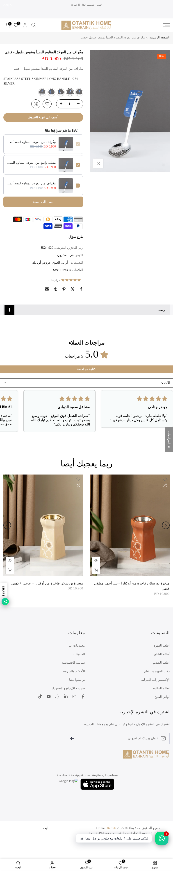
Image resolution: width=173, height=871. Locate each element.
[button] (71, 280)
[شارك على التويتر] (73, 289)
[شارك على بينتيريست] (64, 289)
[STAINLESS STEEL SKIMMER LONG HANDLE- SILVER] (79, 92)
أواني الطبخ (60, 262)
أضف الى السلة (43, 202)
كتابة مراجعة (86, 369)
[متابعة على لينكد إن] (66, 696)
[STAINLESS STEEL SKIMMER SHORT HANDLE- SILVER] (61, 92)
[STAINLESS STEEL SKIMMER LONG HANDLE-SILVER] (70, 92)
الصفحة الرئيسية (159, 37)
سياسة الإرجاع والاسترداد (68, 688)
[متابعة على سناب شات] (57, 696)
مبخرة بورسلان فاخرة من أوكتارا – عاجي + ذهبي (47, 583)
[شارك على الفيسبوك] (81, 289)
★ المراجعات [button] (169, 439)
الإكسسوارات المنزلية (155, 679)
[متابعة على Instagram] (74, 696)
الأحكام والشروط (73, 671)
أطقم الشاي (162, 654)
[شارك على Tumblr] (55, 289)
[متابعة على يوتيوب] (49, 696)
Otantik (111, 828)
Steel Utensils (62, 270)
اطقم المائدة (161, 688)
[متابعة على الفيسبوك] (83, 696)
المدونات (79, 654)
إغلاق (164, 4)
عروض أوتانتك (41, 262)
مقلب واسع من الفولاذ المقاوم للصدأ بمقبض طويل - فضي (31, 162)
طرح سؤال (75, 237)
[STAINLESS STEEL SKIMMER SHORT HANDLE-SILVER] (51, 92)
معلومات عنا (77, 645)
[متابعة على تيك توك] (40, 696)
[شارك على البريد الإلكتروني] (47, 289)
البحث (45, 828)
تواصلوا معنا (77, 679)
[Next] (7, 525)
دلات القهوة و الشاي (156, 671)
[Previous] (166, 525)
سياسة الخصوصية (73, 662)
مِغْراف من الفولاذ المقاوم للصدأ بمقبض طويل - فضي (31, 142)
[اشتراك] (74, 738)
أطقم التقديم (161, 662)
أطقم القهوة (162, 645)
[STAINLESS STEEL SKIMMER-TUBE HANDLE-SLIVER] (42, 92)
